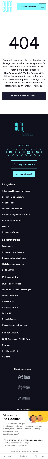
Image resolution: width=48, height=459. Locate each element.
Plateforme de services (13, 264)
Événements (7, 246)
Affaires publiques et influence (16, 191)
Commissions (8, 203)
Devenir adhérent (28, 6)
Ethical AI (6, 313)
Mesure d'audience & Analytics (16, 445)
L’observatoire (10, 277)
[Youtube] (29, 152)
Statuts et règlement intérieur (16, 214)
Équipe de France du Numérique (16, 290)
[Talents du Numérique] (24, 398)
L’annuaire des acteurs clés (14, 325)
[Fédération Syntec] (24, 387)
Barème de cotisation (12, 220)
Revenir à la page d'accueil (24, 96)
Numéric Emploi (9, 319)
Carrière (6, 357)
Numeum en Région (10, 232)
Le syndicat (8, 184)
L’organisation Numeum (13, 197)
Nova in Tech (8, 301)
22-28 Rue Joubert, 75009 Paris (16, 339)
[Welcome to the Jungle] (38, 152)
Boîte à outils (8, 270)
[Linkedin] (10, 152)
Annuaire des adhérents (13, 252)
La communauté (11, 239)
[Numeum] (7, 6)
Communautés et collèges (14, 258)
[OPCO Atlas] (24, 377)
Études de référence (11, 284)
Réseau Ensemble (10, 351)
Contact (6, 345)
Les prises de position (12, 209)
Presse (5, 226)
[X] (19, 152)
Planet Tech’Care (10, 295)
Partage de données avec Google (17, 443)
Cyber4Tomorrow (10, 307)
